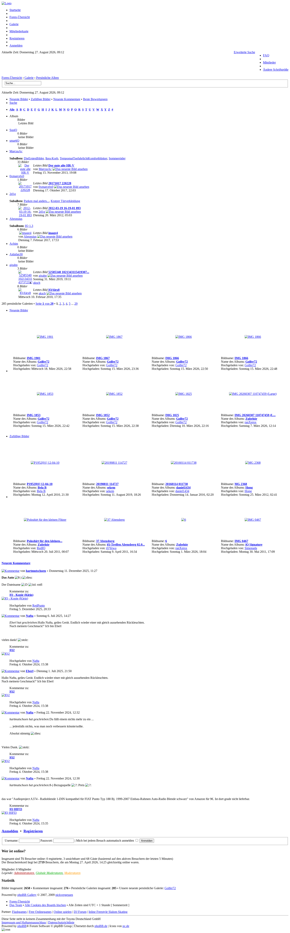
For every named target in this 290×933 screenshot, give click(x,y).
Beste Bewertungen (95, 99)
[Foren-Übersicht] (6, 3)
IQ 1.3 (29, 226)
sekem (111, 487)
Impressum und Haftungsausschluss (24, 922)
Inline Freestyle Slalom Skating (108, 911)
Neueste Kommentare (66, 99)
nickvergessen (64, 894)
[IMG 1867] (114, 336)
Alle (12, 109)
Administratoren (24, 873)
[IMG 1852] (114, 393)
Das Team (15, 905)
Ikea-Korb (51, 158)
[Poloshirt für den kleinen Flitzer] (45, 519)
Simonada (251, 548)
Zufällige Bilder (41, 99)
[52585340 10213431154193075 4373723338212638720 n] (65, 275)
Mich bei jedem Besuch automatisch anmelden (105, 840)
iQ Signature (253, 544)
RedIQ (41, 548)
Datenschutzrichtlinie (61, 922)
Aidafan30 (16, 254)
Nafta (29, 615)
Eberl (29, 671)
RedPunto (38, 605)
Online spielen (63, 911)
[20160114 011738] (183, 462)
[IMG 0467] (253, 519)
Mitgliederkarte (18, 31)
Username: (11, 840)
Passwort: (46, 840)
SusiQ (13, 130)
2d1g (12, 194)
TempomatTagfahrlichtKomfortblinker (83, 158)
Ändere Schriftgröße (275, 69)
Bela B (42, 487)
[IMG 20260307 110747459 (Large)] (253, 393)
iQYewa (111, 548)
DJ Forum (80, 911)
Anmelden (15, 45)
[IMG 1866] (183, 336)
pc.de (126, 926)
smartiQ (14, 140)
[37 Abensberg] (114, 519)
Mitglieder (269, 62)
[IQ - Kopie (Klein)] (15, 598)
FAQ (266, 55)
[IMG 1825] (183, 393)
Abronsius (15, 218)
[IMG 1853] (45, 393)
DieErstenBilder (34, 158)
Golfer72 (43, 361)
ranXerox (250, 422)
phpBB (21, 926)
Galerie (14, 24)
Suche (13, 102)
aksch (36, 282)
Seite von (44, 303)
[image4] (25, 233)
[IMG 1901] (45, 336)
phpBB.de (100, 926)
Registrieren (16, 38)
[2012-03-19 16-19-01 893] (25, 215)
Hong (249, 487)
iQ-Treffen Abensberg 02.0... (126, 544)
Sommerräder (117, 158)
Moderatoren (72, 873)
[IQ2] (6, 653)
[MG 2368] (253, 462)
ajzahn (13, 265)
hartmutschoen (36, 570)
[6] (183, 519)
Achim (13, 243)
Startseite (15, 10)
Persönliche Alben (47, 77)
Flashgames (19, 911)
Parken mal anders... (36, 201)
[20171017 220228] (25, 190)
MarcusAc (15, 151)
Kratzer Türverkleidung (65, 201)
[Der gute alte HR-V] (25, 172)
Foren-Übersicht (19, 17)
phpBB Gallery (26, 894)
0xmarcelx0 (16, 176)
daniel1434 (183, 487)
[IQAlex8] (25, 293)
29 (76, 303)
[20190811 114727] (114, 462)
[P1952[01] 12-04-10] (45, 462)
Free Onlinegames (40, 911)
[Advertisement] (128, 66)
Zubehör (251, 418)
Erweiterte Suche (244, 52)
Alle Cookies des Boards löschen (45, 905)
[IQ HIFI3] (9, 812)
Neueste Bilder (18, 99)
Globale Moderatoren (49, 873)
